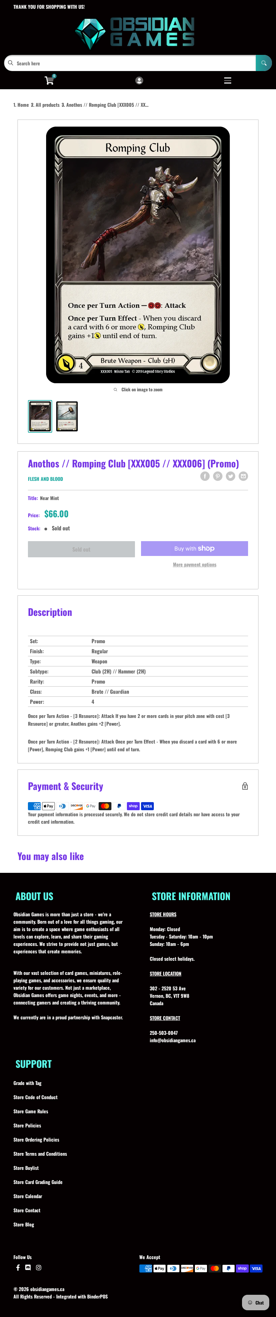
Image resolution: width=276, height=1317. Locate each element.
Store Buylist (26, 1167)
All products (48, 104)
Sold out (81, 549)
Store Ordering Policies (36, 1139)
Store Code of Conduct (35, 1096)
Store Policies (27, 1125)
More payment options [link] (194, 564)
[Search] (264, 63)
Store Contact (26, 1210)
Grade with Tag (27, 1082)
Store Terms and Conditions (40, 1153)
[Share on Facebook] (205, 476)
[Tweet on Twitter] (230, 476)
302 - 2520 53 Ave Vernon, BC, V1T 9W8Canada (169, 996)
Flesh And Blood (45, 478)
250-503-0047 (164, 1032)
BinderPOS (97, 1296)
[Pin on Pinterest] (217, 476)
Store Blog (23, 1224)
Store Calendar (27, 1195)
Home (23, 104)
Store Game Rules (30, 1111)
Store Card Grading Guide (38, 1181)
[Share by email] (243, 476)
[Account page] (139, 80)
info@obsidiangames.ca (173, 1040)
